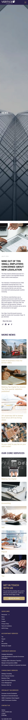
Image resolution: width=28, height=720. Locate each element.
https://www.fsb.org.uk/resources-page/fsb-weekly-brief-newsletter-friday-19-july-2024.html (13, 315)
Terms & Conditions (6, 626)
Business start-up (6, 685)
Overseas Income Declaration (9, 693)
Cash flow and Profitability (8, 680)
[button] (25, 2)
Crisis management (6, 682)
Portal (3, 619)
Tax (2, 636)
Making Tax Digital (6, 645)
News (3, 617)
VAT (2, 641)
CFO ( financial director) (7, 676)
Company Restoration (7, 654)
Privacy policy (5, 623)
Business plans (5, 678)
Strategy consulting (6, 673)
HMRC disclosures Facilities (9, 700)
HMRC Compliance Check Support (10, 698)
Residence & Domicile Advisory (9, 695)
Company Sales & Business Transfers (11, 660)
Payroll (3, 639)
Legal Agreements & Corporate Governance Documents (12, 657)
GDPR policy (4, 628)
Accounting (4, 643)
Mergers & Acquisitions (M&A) (9, 663)
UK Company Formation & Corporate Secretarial (13, 665)
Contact (3, 621)
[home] (8, 2)
